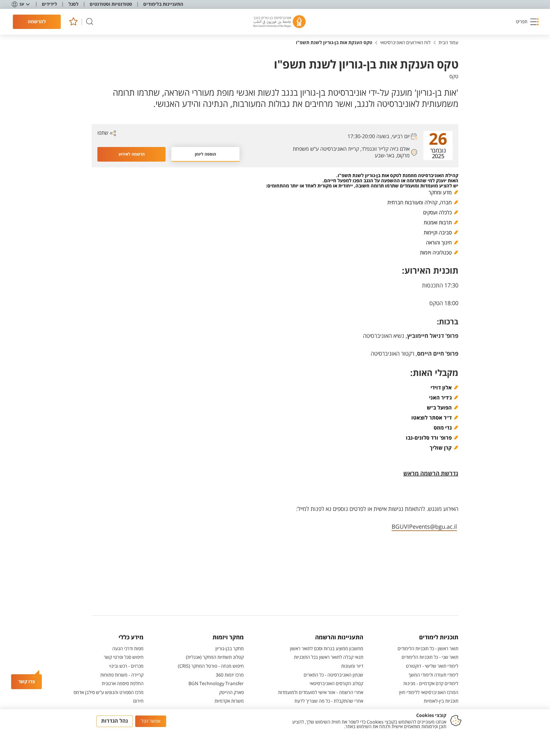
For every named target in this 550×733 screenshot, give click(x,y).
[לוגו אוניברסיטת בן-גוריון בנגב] (280, 21)
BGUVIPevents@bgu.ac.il (424, 526)
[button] (528, 22)
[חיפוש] (89, 22)
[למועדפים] (73, 22)
